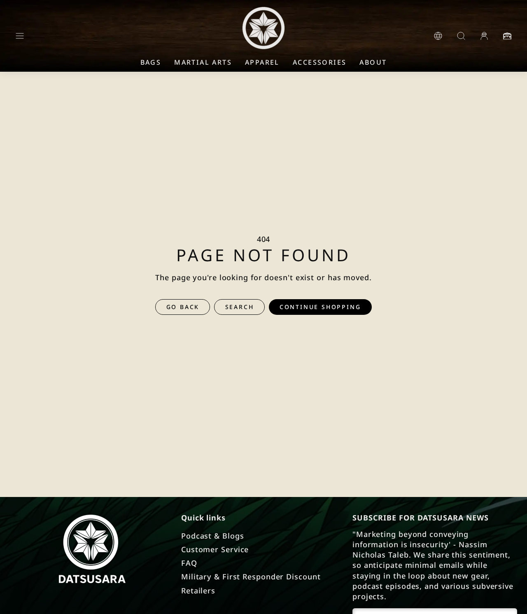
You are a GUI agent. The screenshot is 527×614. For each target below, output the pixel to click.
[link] (438, 36)
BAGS (150, 62)
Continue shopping (320, 307)
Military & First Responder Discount (251, 576)
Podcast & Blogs (212, 536)
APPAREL (262, 62)
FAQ (189, 563)
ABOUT (373, 62)
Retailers (198, 590)
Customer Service (215, 549)
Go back (183, 307)
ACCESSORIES (319, 62)
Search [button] (239, 307)
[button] (20, 36)
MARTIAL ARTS (203, 62)
